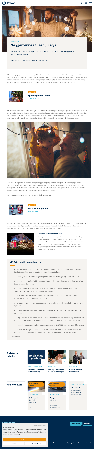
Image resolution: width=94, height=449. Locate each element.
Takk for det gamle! (38, 208)
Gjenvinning (15, 41)
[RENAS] (41, 3)
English (86, 3)
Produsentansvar (35, 98)
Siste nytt (52, 366)
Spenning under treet (39, 95)
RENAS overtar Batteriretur (75, 370)
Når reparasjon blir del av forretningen (56, 370)
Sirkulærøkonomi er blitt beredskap (36, 370)
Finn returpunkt (58, 443)
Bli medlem (76, 424)
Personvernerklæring (40, 425)
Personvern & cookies (85, 443)
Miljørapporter (70, 443)
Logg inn (87, 424)
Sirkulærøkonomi (35, 366)
